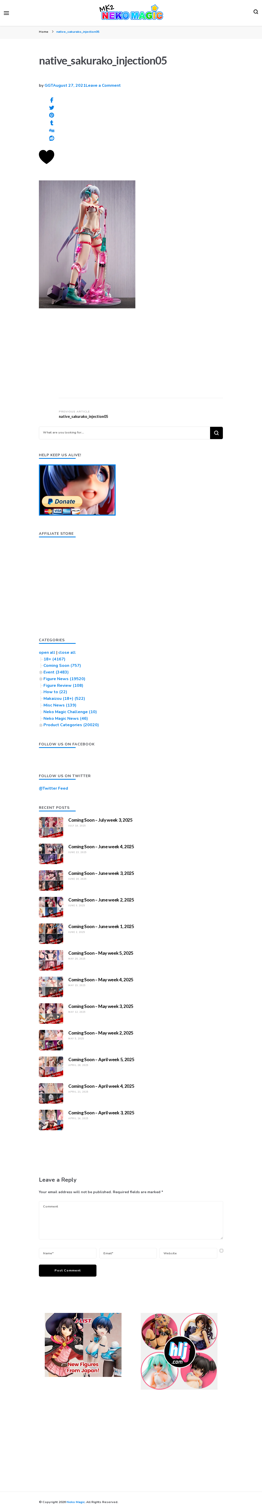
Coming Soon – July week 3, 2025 (100, 820)
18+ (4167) (54, 659)
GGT (49, 85)
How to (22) (55, 692)
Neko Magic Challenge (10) (70, 712)
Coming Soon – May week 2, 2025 (100, 1033)
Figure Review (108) (63, 685)
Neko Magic (76, 1502)
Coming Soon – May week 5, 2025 (100, 953)
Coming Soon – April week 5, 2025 (101, 1059)
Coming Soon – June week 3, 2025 (101, 873)
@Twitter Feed (53, 788)
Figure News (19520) (64, 679)
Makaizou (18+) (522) (64, 698)
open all (47, 652)
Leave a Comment (103, 85)
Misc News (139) (60, 705)
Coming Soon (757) (62, 665)
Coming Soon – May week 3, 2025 (100, 1006)
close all (67, 652)
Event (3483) (56, 672)
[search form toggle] (256, 13)
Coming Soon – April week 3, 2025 (101, 1112)
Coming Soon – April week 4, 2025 (101, 1086)
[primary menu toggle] (6, 13)
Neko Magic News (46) (65, 718)
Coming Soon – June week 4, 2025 (101, 846)
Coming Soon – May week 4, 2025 (100, 979)
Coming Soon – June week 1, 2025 (101, 926)
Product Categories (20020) (71, 725)
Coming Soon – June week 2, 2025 (101, 899)
